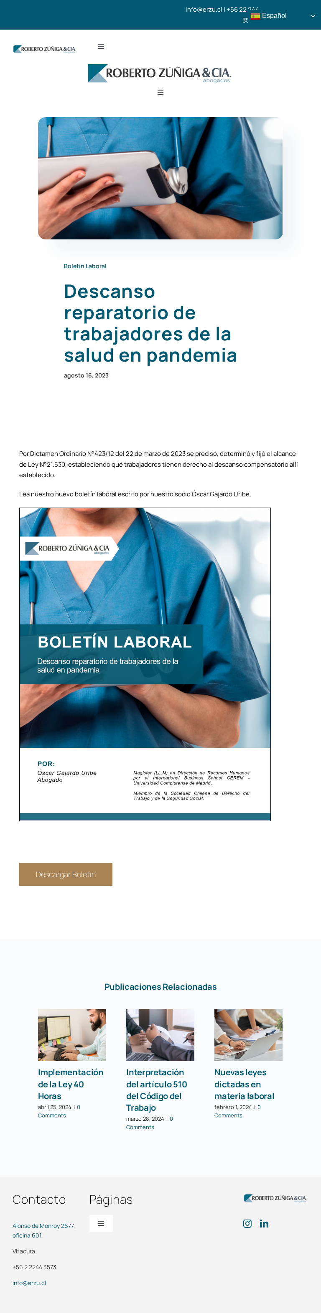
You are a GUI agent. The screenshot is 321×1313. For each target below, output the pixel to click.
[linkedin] (264, 1224)
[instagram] (247, 1224)
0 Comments (59, 1111)
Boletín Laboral (85, 266)
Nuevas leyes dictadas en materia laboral (244, 1084)
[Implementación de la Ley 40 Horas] (72, 1035)
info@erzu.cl (29, 1283)
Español (273, 15)
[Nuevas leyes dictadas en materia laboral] (248, 1035)
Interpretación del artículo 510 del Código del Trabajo (156, 1089)
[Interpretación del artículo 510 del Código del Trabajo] (160, 1035)
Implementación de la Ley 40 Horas (71, 1084)
